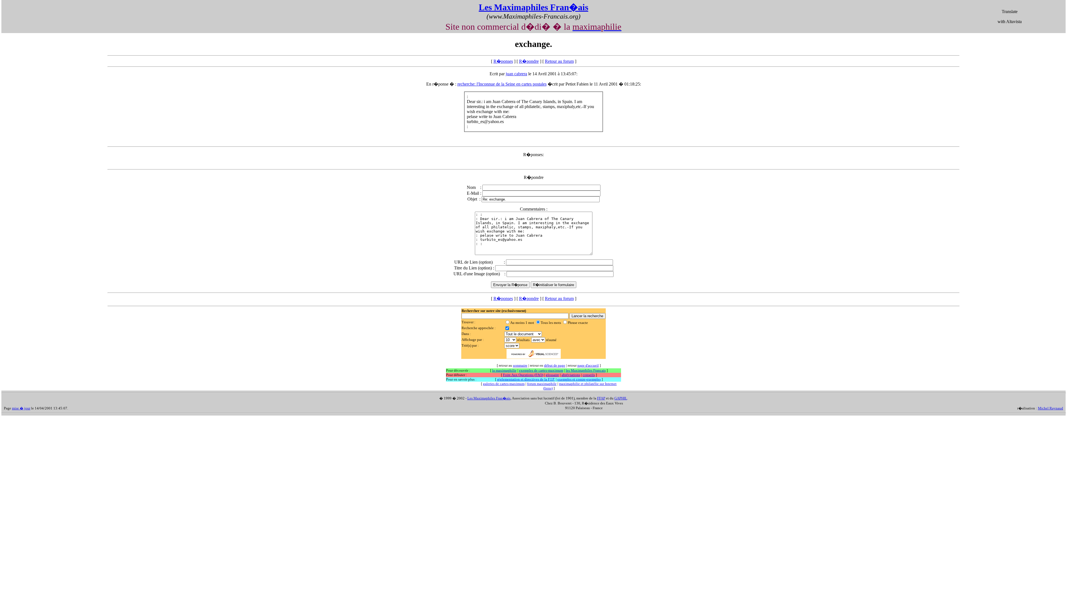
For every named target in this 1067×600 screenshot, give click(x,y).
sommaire (520, 365)
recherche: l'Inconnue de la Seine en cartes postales (502, 84)
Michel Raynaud (1050, 408)
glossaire (552, 375)
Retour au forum (559, 61)
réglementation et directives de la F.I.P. (526, 379)
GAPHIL (620, 398)
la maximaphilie (504, 370)
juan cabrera (516, 73)
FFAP (601, 398)
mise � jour (21, 408)
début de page (554, 365)
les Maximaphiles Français (586, 370)
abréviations (571, 375)
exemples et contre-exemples (579, 379)
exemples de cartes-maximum (541, 370)
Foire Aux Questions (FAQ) (523, 375)
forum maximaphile (542, 384)
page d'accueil (588, 365)
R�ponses (503, 61)
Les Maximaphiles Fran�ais (533, 7)
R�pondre (529, 61)
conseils (589, 375)
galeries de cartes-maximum (504, 384)
